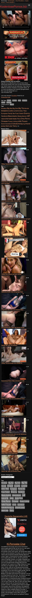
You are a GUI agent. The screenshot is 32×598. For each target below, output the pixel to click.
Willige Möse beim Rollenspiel (9, 453)
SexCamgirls (11, 1)
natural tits (4, 119)
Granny (27, 113)
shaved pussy (20, 507)
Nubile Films (16, 119)
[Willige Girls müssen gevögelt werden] (16, 265)
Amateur (4, 108)
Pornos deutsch (10, 2)
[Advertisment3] (16, 247)
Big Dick (15, 108)
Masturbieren (22, 116)
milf (28, 115)
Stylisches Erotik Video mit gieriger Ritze (12, 292)
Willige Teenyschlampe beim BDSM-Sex (11, 363)
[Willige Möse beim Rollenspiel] (16, 445)
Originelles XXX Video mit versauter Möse (12, 309)
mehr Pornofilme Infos (6, 92)
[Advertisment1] (16, 49)
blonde (26, 108)
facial (19, 100)
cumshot (14, 100)
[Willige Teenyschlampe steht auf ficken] (16, 155)
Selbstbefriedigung (18, 124)
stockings (9, 102)
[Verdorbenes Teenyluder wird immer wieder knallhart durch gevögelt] (16, 173)
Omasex (4, 121)
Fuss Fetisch (19, 113)
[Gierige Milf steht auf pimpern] (16, 336)
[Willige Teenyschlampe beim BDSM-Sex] (16, 354)
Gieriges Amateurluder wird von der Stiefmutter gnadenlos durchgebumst (13, 434)
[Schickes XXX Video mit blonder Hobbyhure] (16, 228)
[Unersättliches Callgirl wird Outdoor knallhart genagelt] (16, 210)
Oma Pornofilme (20, 1)
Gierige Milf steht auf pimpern (9, 345)
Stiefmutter (9, 126)
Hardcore (24, 100)
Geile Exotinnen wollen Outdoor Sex (11, 201)
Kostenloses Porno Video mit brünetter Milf (12, 381)
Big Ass (9, 108)
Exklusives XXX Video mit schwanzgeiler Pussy (13, 146)
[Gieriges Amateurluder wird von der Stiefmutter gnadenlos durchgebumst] (16, 425)
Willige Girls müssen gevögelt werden (11, 274)
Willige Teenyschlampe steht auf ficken (11, 164)
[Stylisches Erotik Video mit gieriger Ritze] (16, 283)
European (4, 113)
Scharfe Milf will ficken (7, 416)
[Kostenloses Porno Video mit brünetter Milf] (16, 372)
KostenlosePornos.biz (13, 6)
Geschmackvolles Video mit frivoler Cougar (12, 327)
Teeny (15, 126)
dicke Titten (23, 111)
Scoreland (8, 124)
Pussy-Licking (13, 121)
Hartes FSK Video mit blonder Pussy (11, 471)
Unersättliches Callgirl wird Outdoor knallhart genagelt (15, 219)
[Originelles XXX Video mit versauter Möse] (16, 301)
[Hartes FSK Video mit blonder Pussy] (16, 462)
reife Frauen (22, 121)
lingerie (3, 102)
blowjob (9, 100)
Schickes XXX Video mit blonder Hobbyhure (13, 236)
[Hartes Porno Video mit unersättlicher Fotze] (16, 390)
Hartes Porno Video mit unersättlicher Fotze (13, 398)
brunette (10, 110)
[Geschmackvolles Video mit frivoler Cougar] (16, 319)
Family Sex (11, 113)
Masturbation (12, 116)
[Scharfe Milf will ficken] (16, 408)
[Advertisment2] (16, 71)
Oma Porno (25, 118)
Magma (12, 104)
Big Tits (21, 108)
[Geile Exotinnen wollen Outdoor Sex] (16, 192)
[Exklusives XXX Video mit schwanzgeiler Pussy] (16, 137)
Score (3, 124)
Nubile (10, 119)
